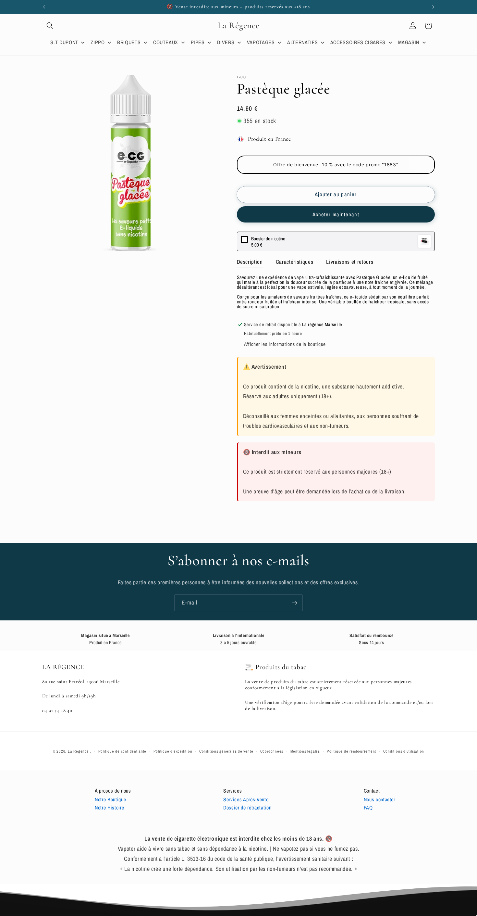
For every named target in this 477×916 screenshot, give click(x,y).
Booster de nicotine (268, 238)
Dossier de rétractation (247, 807)
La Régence (78, 751)
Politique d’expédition (172, 751)
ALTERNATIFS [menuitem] (302, 42)
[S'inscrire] (294, 602)
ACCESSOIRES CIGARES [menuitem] (358, 42)
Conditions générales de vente (226, 751)
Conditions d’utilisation (403, 751)
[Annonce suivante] (433, 7)
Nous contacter (379, 799)
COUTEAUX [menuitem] (165, 42)
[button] (50, 25)
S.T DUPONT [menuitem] (64, 42)
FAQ (368, 807)
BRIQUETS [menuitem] (129, 42)
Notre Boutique (110, 799)
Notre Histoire (109, 807)
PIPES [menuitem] (198, 42)
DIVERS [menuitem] (225, 42)
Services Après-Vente (245, 799)
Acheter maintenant (335, 214)
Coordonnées (271, 751)
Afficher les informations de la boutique (285, 344)
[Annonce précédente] (44, 7)
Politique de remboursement (351, 751)
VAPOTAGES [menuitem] (261, 42)
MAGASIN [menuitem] (409, 42)
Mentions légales (305, 751)
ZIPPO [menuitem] (97, 42)
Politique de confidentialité (122, 751)
